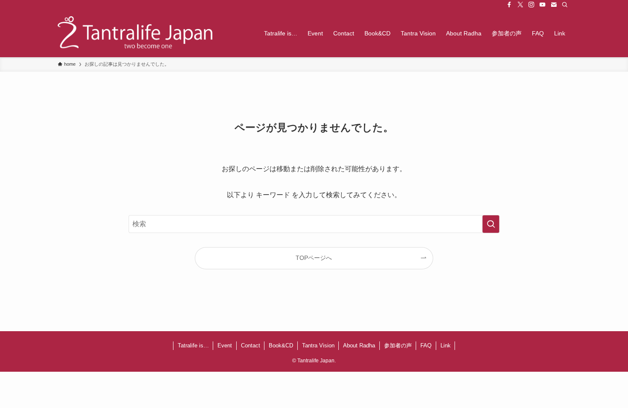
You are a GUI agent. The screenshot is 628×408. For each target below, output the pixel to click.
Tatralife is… (193, 345)
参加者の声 (398, 345)
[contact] (553, 4)
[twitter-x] (520, 4)
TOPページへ (314, 257)
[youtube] (542, 4)
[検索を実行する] (490, 224)
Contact (250, 345)
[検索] (564, 4)
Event (224, 345)
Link (445, 345)
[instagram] (531, 4)
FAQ (425, 345)
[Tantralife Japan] (135, 33)
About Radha (359, 345)
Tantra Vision (318, 345)
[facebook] (509, 4)
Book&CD (281, 345)
